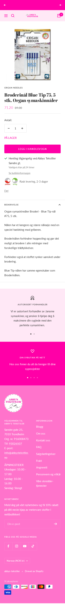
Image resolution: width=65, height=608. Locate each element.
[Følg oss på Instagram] (16, 546)
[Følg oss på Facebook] (8, 546)
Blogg (39, 426)
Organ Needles (13, 87)
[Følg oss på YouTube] (25, 546)
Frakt (39, 460)
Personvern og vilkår (48, 474)
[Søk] (12, 15)
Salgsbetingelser (45, 453)
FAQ (38, 447)
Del (6, 190)
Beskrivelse (11, 204)
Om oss (40, 433)
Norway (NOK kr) (15, 560)
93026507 (15, 443)
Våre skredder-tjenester (44, 483)
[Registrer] (55, 524)
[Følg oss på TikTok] (33, 546)
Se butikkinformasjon (19, 173)
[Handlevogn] (59, 15)
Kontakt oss (43, 440)
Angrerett (41, 467)
